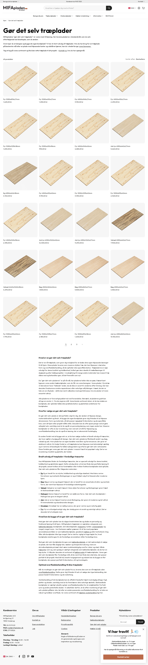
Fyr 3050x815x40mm (119, 193)
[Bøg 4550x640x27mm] (128, 267)
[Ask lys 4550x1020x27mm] (92, 220)
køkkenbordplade (78, 542)
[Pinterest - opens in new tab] (28, 656)
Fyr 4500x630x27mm (119, 99)
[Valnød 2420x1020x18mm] (20, 267)
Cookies (64, 629)
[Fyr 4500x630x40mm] (56, 173)
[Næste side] (82, 344)
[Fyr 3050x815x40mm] (128, 173)
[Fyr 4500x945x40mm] (92, 126)
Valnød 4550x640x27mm (120, 240)
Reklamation (66, 620)
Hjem (4, 20)
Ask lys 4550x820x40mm (120, 334)
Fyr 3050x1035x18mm (11, 146)
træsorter (42, 550)
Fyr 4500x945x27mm (83, 99)
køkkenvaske (80, 552)
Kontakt (140, 1)
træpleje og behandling (88, 593)
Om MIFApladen (38, 616)
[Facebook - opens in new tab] (19, 656)
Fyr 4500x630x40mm (47, 193)
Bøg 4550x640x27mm (119, 287)
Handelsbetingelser (68, 616)
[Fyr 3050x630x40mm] (20, 314)
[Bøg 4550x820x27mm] (92, 267)
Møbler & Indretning (97, 629)
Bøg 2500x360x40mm (48, 287)
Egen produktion (38, 624)
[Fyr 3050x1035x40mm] (92, 173)
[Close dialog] (143, 629)
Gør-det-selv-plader (98, 624)
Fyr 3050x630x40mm (11, 334)
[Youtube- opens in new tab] (32, 656)
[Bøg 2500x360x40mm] (56, 267)
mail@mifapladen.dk (15, 628)
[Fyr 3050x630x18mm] (56, 126)
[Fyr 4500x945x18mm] (20, 220)
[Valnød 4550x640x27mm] (128, 220)
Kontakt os (63, 50)
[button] (78, 8)
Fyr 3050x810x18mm (83, 334)
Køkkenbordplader (97, 620)
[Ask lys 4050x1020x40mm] (56, 220)
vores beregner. (85, 46)
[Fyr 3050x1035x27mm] (56, 314)
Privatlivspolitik (67, 624)
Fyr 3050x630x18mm (47, 146)
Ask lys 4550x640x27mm (120, 146)
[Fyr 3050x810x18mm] (92, 314)
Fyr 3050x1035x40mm (83, 193)
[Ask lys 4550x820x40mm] (128, 314)
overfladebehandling (47, 572)
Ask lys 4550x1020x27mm (85, 240)
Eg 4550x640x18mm (11, 193)
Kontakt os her (123, 657)
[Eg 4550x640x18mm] (20, 173)
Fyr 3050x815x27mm (11, 99)
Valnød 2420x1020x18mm (13, 287)
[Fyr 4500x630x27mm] (128, 79)
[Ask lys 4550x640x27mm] (128, 126)
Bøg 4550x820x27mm (83, 287)
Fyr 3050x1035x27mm (47, 334)
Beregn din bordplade (10, 1)
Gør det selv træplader (15, 20)
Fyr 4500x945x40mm (83, 146)
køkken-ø (87, 532)
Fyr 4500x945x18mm (11, 240)
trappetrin (82, 527)
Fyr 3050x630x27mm (47, 99)
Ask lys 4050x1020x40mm (49, 240)
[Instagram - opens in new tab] (23, 656)
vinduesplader (97, 527)
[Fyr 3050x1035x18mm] (20, 126)
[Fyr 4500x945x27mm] (92, 79)
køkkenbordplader (46, 527)
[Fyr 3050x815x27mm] (20, 79)
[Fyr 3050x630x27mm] (56, 79)
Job (33, 629)
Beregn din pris (96, 616)
